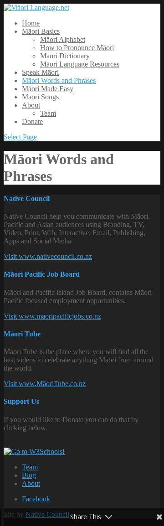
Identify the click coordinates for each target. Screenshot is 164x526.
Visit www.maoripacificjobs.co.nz (52, 316)
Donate (32, 121)
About (31, 105)
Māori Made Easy (47, 89)
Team (48, 113)
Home (31, 23)
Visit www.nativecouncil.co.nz (48, 256)
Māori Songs (40, 97)
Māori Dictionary (65, 56)
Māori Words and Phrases (59, 80)
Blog (29, 475)
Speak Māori (40, 72)
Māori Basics (41, 31)
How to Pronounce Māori (77, 48)
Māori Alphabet (62, 39)
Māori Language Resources (79, 64)
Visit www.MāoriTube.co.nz (45, 383)
